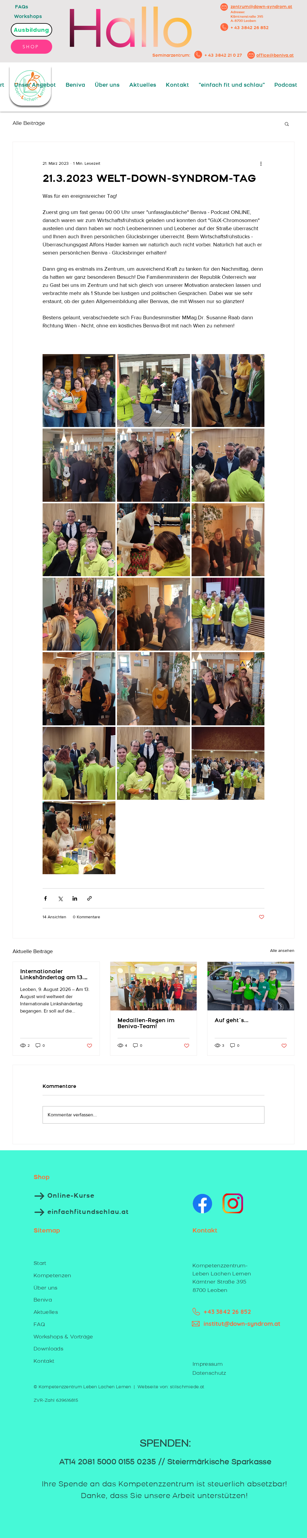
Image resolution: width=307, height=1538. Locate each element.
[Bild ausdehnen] (79, 390)
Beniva (43, 1300)
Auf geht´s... (232, 1021)
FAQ (39, 1324)
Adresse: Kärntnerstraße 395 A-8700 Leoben (247, 17)
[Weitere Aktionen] (260, 163)
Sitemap (47, 1231)
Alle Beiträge (29, 123)
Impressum (207, 1364)
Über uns (46, 1288)
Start (40, 1263)
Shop (41, 1178)
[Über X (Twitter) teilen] (60, 898)
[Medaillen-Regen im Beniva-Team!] (153, 986)
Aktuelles (46, 1312)
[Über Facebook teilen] (45, 898)
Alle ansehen (282, 950)
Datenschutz (209, 1373)
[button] (287, 123)
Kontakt (44, 1361)
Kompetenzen (52, 1275)
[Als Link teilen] (89, 898)
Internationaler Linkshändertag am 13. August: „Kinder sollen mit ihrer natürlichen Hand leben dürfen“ (52, 975)
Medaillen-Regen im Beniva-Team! (146, 1024)
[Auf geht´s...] (250, 986)
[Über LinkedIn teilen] (75, 898)
